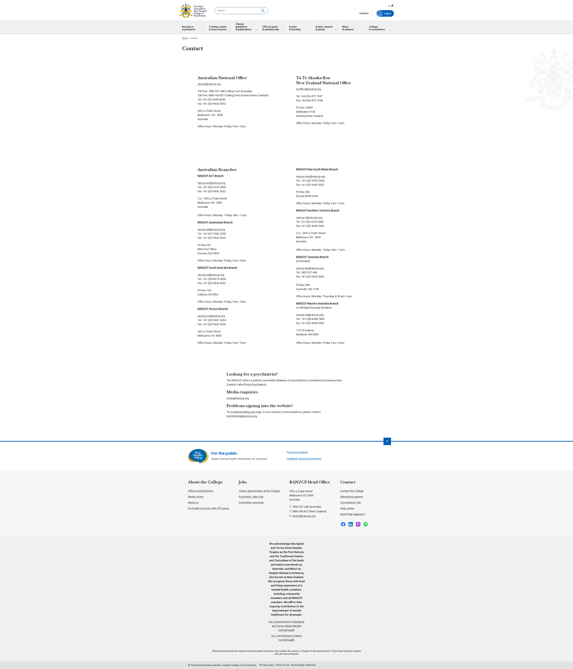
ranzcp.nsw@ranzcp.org (310, 176)
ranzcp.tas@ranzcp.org (310, 268)
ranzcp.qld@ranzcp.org (211, 229)
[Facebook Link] (343, 524)
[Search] (263, 10)
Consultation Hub (350, 502)
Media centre (196, 496)
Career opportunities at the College (259, 491)
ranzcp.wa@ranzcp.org (309, 314)
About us (193, 502)
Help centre (347, 508)
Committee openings (251, 502)
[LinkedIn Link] (351, 524)
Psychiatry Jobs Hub (251, 496)
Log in (387, 13)
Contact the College (352, 491)
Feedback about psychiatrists (303, 458)
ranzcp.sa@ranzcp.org (211, 274)
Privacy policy (266, 665)
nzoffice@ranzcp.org (308, 89)
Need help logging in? (353, 514)
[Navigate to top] (387, 441)
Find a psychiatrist (297, 452)
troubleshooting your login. (246, 412)
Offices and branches (200, 491)
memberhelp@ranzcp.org (242, 416)
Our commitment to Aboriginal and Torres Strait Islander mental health (286, 626)
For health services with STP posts (208, 508)
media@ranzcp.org (238, 398)
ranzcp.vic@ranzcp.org (211, 316)
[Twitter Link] (358, 524)
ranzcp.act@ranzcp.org (211, 183)
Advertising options (351, 496)
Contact (363, 13)
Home (185, 38)
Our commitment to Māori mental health (286, 638)
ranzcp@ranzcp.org (209, 84)
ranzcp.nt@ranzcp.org (309, 217)
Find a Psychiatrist (255, 384)
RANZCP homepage (193, 10)
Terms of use (282, 665)
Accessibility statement (303, 665)
